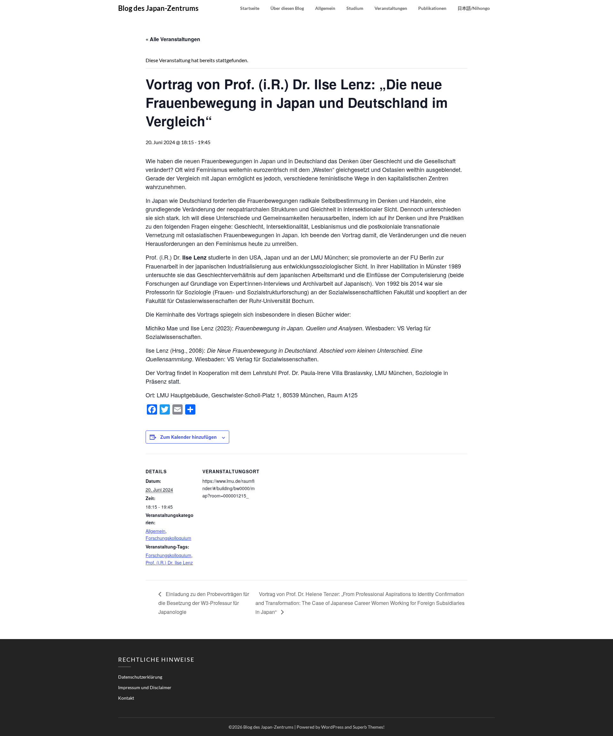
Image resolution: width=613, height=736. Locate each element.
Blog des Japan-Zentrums (158, 8)
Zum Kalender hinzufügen (188, 437)
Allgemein (325, 8)
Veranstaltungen (391, 8)
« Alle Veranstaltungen (173, 39)
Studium (354, 8)
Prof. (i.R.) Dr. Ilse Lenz (169, 562)
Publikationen (432, 8)
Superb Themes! (369, 727)
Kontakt (126, 698)
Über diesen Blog (287, 8)
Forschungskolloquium (168, 538)
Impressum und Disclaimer (144, 687)
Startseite (249, 8)
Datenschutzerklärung (140, 677)
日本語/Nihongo (474, 8)
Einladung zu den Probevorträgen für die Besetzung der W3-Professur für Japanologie (203, 602)
